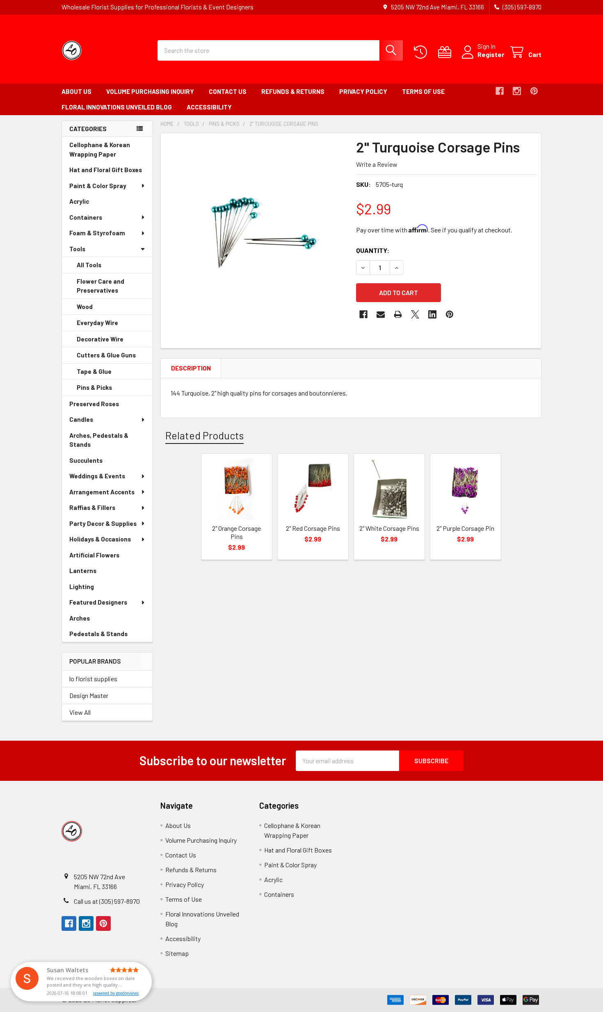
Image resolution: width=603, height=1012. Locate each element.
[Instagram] (516, 91)
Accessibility (209, 107)
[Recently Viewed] (422, 52)
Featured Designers (98, 602)
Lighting (93, 589)
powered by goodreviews (116, 993)
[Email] (380, 314)
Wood (96, 309)
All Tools (89, 264)
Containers (85, 217)
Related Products (204, 435)
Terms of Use (423, 91)
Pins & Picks (106, 390)
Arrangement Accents (102, 492)
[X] (415, 314)
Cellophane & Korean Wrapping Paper (104, 151)
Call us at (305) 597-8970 (107, 901)
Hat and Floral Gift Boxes (111, 172)
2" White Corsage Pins (389, 528)
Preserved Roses (105, 406)
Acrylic (90, 203)
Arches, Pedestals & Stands (98, 442)
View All (80, 712)
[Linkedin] (432, 314)
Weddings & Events (97, 476)
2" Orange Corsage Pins (236, 532)
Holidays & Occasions (100, 539)
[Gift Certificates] (446, 52)
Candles (81, 419)
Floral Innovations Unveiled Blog (117, 107)
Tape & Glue (106, 374)
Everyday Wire (109, 325)
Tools (77, 248)
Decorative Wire (111, 341)
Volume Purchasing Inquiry (150, 91)
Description (191, 368)
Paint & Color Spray (97, 185)
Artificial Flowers (105, 557)
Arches (91, 620)
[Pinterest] (534, 91)
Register (490, 54)
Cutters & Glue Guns (115, 357)
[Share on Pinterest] (449, 314)
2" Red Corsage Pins (313, 528)
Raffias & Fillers (92, 507)
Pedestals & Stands (110, 636)
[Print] (398, 314)
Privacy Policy (363, 91)
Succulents (97, 462)
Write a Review (376, 164)
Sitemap (177, 953)
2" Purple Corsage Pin (465, 528)
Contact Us (228, 91)
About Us (76, 91)
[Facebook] (499, 91)
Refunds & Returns (292, 91)
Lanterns (94, 573)
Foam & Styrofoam (97, 233)
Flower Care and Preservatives (109, 288)
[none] (256, 228)
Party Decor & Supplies (103, 523)
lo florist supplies (93, 678)
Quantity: (372, 250)
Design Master (88, 695)
